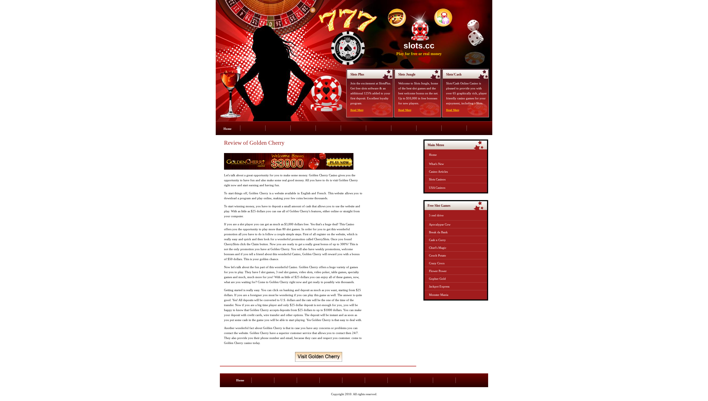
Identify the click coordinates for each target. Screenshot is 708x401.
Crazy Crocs (436, 263)
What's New (436, 163)
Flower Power (438, 271)
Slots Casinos (437, 179)
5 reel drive (436, 215)
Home (227, 128)
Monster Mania (438, 294)
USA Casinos (437, 187)
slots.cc (419, 45)
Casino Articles (438, 171)
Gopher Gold (437, 278)
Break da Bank (438, 232)
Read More (356, 110)
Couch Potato (437, 255)
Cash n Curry (437, 240)
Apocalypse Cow (440, 224)
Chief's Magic (437, 247)
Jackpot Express (439, 286)
